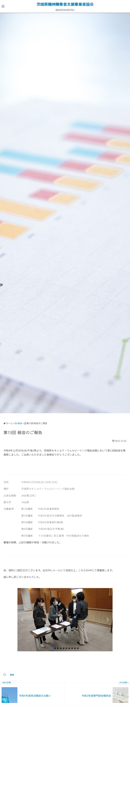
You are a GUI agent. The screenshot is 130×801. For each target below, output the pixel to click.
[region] (65, 619)
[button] (22, 619)
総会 (12, 674)
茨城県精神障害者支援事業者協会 (65, 4)
